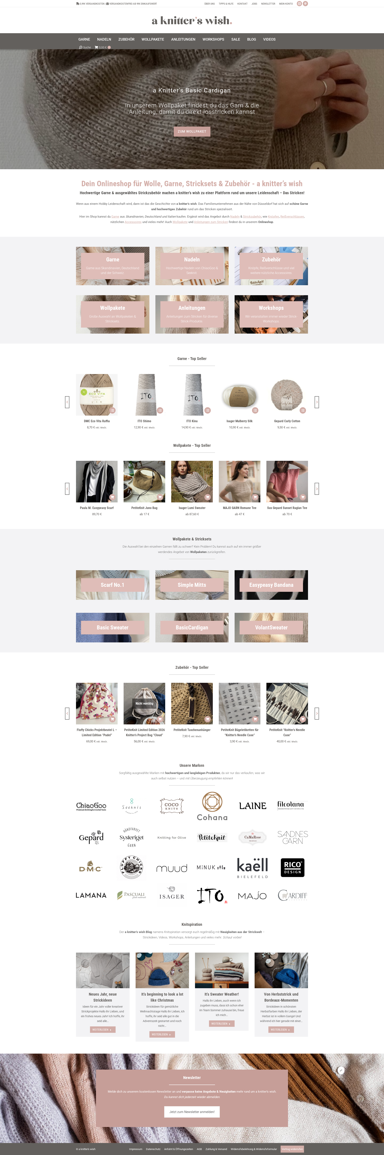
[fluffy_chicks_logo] (131, 868)
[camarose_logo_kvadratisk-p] (252, 837)
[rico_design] (293, 868)
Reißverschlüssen (292, 216)
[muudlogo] (172, 868)
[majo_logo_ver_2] (252, 895)
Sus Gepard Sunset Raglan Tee (287, 508)
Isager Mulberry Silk (240, 421)
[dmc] (91, 868)
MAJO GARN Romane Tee (239, 508)
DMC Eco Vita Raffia (97, 421)
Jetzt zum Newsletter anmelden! (192, 1112)
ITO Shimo (144, 421)
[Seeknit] (131, 806)
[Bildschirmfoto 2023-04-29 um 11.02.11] (293, 806)
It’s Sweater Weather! (222, 994)
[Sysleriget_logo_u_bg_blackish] (131, 837)
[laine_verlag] (252, 806)
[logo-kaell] (252, 868)
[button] (67, 402)
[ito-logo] (212, 895)
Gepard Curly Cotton (287, 421)
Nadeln (235, 216)
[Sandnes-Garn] (293, 837)
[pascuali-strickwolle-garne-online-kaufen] (131, 895)
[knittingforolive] (172, 837)
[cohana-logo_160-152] (212, 806)
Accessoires (133, 222)
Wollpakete (180, 222)
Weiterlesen (100, 1029)
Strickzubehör (252, 216)
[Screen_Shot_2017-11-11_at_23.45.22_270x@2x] (212, 837)
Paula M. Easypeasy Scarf (97, 508)
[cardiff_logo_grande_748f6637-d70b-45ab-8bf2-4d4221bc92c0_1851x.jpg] (293, 895)
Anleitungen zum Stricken (211, 222)
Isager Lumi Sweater (192, 508)
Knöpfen (273, 216)
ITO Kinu (192, 421)
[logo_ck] (172, 806)
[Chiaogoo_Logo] (91, 806)
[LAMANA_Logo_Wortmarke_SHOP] (91, 895)
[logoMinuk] (212, 867)
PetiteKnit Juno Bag (144, 508)
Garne (115, 216)
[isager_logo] (172, 895)
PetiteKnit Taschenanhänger (192, 730)
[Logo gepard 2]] (91, 837)
